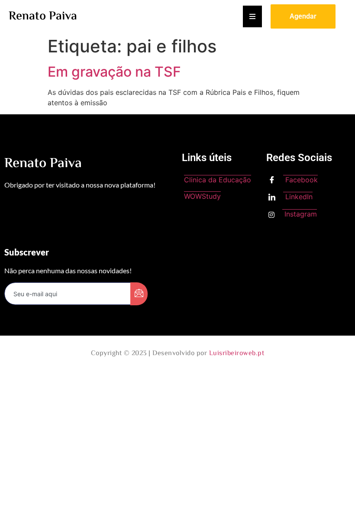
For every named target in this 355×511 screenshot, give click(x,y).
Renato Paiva (43, 16)
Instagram (299, 214)
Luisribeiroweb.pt (237, 353)
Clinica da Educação (217, 179)
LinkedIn (298, 196)
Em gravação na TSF (114, 71)
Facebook (300, 179)
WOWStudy (202, 196)
